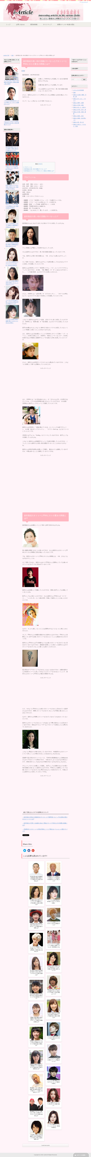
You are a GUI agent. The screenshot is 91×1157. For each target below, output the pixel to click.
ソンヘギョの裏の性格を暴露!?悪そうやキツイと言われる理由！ (53, 902)
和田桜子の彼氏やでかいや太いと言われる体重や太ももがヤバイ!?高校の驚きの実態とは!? (36, 1043)
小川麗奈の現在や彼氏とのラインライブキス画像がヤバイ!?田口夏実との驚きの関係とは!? (36, 902)
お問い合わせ (20, 24)
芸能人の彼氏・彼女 (78, 116)
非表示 (40, 164)
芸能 (23, 71)
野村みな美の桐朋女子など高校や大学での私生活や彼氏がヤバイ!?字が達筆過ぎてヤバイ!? (36, 996)
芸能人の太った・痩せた (79, 107)
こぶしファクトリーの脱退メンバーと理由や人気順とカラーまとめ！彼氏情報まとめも (53, 946)
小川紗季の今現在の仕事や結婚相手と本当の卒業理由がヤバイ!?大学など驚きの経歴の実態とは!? (36, 1137)
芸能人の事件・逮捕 (78, 102)
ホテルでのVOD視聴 (78, 90)
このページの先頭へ (81, 1155)
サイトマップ (47, 24)
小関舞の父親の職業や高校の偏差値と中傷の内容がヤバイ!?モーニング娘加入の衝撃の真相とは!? (36, 1019)
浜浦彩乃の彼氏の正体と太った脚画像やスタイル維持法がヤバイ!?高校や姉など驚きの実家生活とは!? (36, 1066)
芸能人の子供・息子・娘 (79, 109)
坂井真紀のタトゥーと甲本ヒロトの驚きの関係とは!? (38, 171)
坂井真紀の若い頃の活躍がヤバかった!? (35, 169)
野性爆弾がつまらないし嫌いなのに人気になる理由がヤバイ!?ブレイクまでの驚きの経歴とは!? (36, 1113)
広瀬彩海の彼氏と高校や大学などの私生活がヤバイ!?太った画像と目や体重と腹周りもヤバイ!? (53, 968)
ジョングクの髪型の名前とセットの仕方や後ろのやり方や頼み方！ (53, 1038)
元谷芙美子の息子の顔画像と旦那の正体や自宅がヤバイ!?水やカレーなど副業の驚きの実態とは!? (36, 926)
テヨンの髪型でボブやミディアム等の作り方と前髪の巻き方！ (53, 1104)
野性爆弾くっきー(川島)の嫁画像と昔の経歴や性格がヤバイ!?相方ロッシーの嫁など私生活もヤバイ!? (36, 1090)
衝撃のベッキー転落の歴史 (65, 24)
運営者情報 (33, 24)
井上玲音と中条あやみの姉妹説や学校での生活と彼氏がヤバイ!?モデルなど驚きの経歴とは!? (36, 972)
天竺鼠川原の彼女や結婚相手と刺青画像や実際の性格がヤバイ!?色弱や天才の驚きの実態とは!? (36, 879)
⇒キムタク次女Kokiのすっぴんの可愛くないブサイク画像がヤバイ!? (11, 102)
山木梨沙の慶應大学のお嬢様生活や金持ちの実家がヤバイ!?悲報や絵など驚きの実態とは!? (53, 1015)
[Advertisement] (45, 40)
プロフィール (27, 167)
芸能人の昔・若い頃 (78, 122)
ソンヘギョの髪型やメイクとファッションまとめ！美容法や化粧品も (53, 1126)
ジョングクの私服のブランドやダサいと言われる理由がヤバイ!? (53, 923)
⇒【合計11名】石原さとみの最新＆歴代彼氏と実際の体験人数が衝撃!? (11, 82)
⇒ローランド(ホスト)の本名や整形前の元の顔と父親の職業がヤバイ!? (11, 122)
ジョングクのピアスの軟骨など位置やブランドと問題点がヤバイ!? (53, 1060)
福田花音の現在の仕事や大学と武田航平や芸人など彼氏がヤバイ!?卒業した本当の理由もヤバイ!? (53, 992)
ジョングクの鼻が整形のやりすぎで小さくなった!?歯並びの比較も (53, 1082)
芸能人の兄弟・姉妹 (78, 105)
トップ (8, 24)
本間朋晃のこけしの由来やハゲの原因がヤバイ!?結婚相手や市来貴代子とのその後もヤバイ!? (53, 879)
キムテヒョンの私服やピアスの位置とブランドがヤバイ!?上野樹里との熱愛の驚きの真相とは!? (36, 949)
